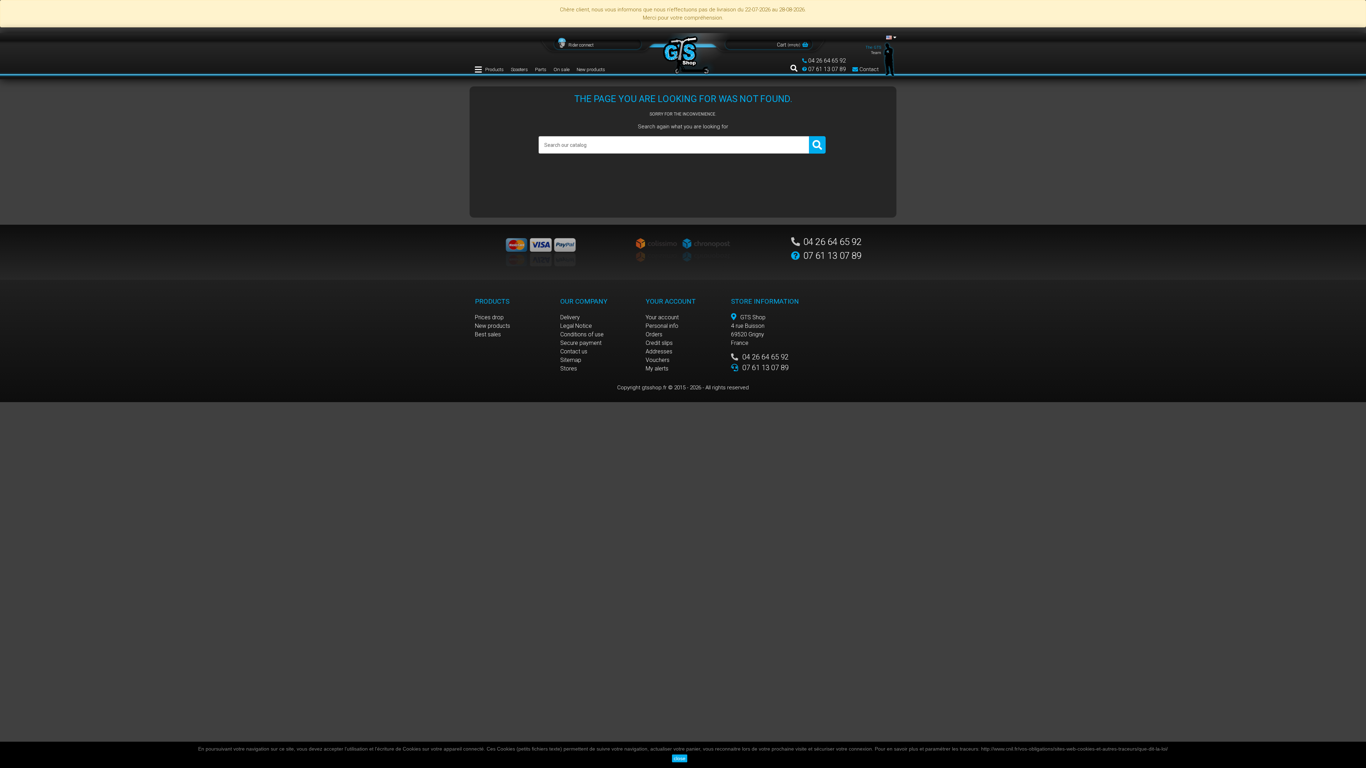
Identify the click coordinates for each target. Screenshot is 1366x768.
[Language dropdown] (891, 37)
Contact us (573, 351)
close (679, 758)
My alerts (657, 368)
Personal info (662, 325)
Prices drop (489, 317)
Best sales (488, 334)
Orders (654, 334)
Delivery (570, 317)
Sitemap (570, 360)
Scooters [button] (519, 69)
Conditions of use (582, 334)
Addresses (659, 351)
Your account (662, 317)
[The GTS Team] (889, 59)
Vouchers (657, 360)
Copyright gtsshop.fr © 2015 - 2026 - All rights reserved (683, 387)
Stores (568, 368)
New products (591, 69)
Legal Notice (576, 325)
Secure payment (581, 343)
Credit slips (659, 343)
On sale (562, 69)
